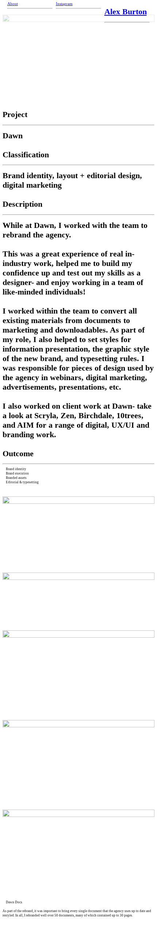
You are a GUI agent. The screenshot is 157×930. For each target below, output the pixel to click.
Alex (113, 11)
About (12, 3)
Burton (134, 11)
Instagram (64, 3)
